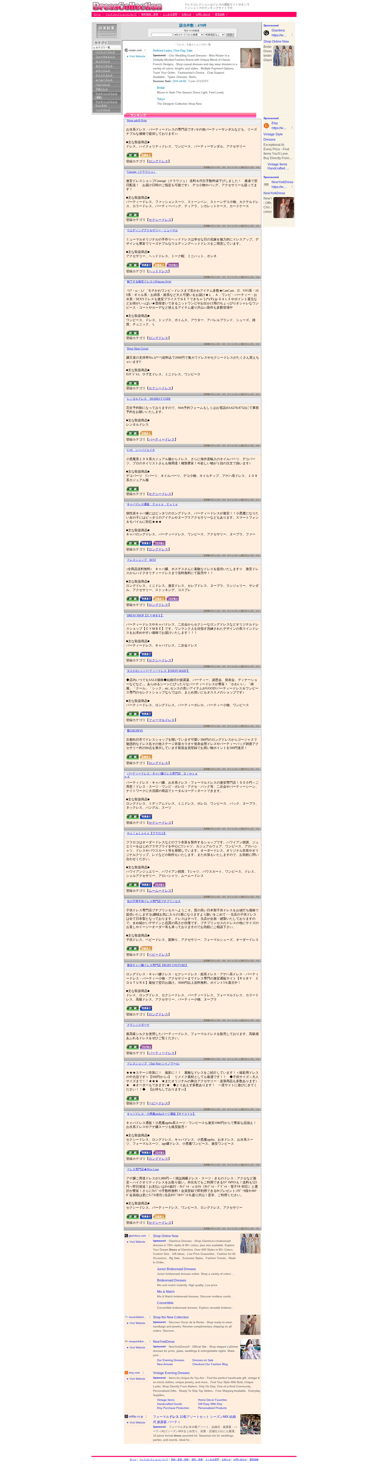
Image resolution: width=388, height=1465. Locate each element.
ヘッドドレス (103, 110)
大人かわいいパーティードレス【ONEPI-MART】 (158, 670)
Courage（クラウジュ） (141, 171)
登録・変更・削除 (180, 1459)
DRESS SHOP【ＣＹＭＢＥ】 (145, 615)
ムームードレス (104, 79)
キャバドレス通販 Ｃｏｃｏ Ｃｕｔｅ (152, 504)
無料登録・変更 (149, 14)
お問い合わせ (203, 14)
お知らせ (186, 14)
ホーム (97, 14)
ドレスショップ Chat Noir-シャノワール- (153, 1063)
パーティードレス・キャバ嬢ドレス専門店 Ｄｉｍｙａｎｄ (161, 775)
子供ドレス (102, 89)
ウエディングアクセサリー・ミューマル (152, 230)
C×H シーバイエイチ (141, 450)
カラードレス (103, 70)
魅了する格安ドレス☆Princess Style (149, 281)
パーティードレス (105, 52)
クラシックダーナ (138, 1024)
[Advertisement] (165, 20)
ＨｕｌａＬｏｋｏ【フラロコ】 (147, 833)
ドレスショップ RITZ (141, 560)
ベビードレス (103, 84)
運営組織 (220, 14)
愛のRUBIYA (135, 730)
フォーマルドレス (105, 56)
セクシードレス (104, 66)
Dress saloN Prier (137, 120)
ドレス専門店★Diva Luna (143, 1169)
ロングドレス (103, 61)
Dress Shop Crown (137, 348)
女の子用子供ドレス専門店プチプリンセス (154, 901)
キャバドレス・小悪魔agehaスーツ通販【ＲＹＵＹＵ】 (161, 1113)
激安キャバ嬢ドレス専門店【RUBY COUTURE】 (157, 965)
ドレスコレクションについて (121, 14)
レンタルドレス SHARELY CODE (149, 398)
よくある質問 (170, 14)
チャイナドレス (104, 75)
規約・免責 (197, 1459)
